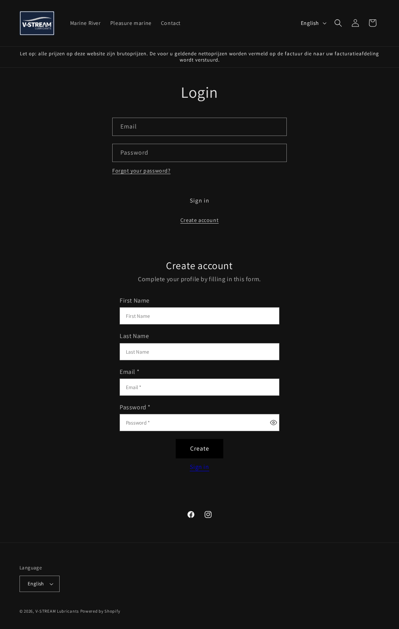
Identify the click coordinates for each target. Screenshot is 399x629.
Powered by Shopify (100, 611)
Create (199, 448)
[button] (338, 23)
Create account (199, 220)
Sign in (199, 200)
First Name (135, 301)
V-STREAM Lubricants (57, 611)
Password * (135, 407)
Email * (129, 372)
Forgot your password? (141, 170)
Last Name (134, 336)
